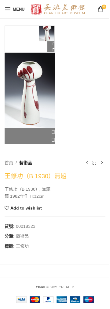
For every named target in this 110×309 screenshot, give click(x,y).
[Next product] (101, 162)
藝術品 (25, 162)
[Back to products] (94, 162)
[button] (30, 132)
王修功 (22, 246)
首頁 (9, 162)
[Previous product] (87, 162)
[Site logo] (58, 8)
